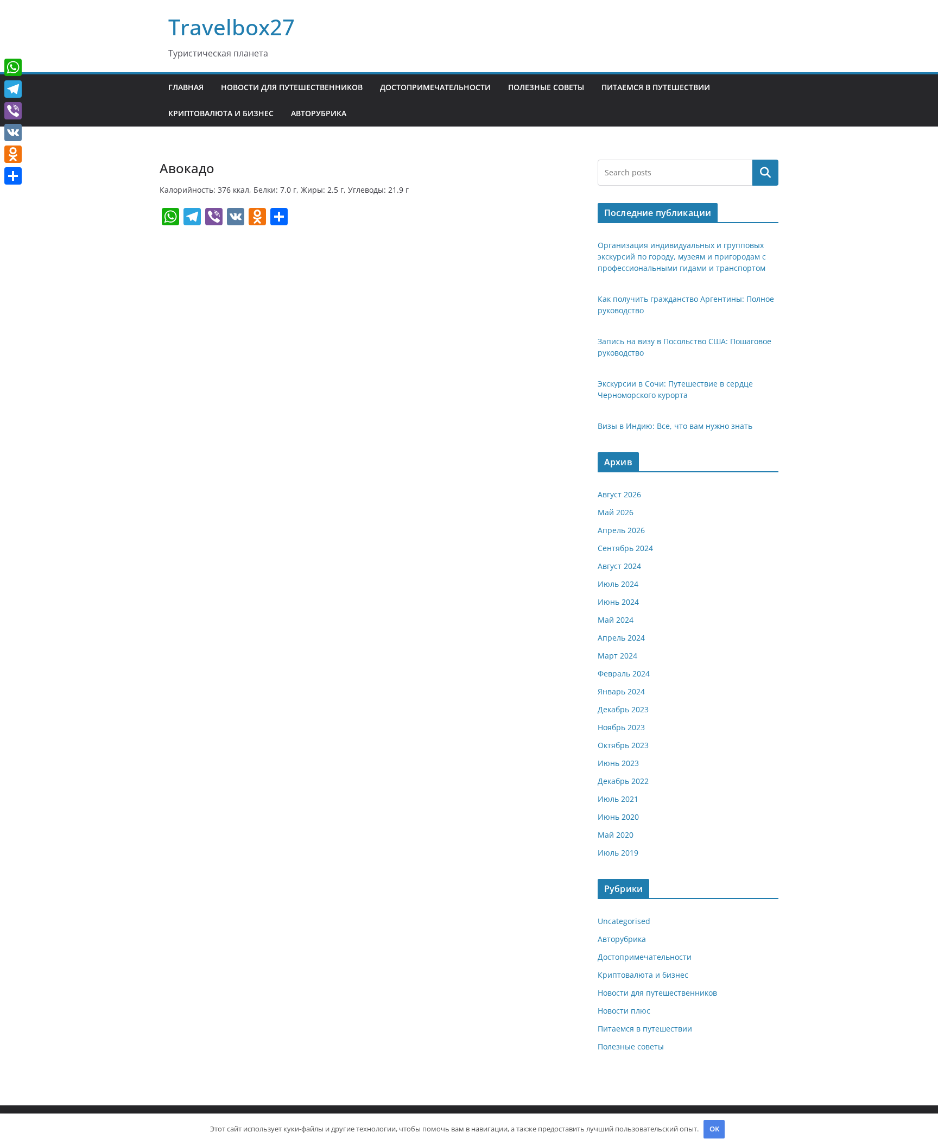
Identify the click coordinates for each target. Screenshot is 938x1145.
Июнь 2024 (618, 602)
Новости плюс (624, 1010)
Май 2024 (615, 620)
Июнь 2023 (618, 763)
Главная (186, 87)
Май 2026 (615, 512)
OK (714, 1129)
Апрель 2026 (621, 530)
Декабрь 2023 (623, 709)
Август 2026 (619, 494)
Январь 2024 (621, 691)
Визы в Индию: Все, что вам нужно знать (675, 426)
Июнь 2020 (618, 817)
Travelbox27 (231, 27)
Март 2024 (617, 655)
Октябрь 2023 (623, 745)
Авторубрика (318, 113)
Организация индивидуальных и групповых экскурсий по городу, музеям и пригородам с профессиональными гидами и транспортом (682, 256)
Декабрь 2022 (623, 781)
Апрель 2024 (621, 637)
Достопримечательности (435, 87)
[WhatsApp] (13, 67)
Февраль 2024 (624, 673)
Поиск (765, 173)
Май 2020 (615, 835)
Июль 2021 (618, 799)
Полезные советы (546, 87)
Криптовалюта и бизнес (221, 113)
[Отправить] (13, 176)
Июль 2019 (618, 852)
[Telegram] (13, 89)
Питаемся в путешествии (655, 87)
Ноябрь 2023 (621, 727)
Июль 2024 (618, 584)
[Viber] (13, 111)
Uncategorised (624, 921)
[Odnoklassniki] (13, 154)
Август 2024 (619, 566)
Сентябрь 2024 (625, 548)
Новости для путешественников (292, 87)
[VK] (13, 132)
